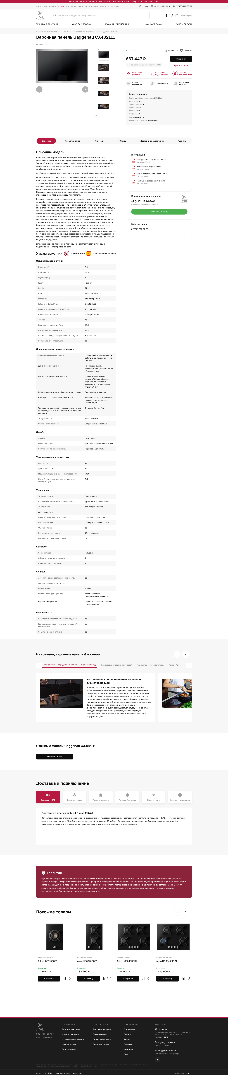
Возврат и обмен (101, 1044)
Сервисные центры (102, 1039)
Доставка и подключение (152, 141)
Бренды (52, 6)
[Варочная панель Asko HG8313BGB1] (55, 937)
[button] (85, 89)
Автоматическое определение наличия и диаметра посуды (69, 665)
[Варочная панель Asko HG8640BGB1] (134, 937)
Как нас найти (161, 1037)
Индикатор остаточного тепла (150, 665)
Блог (126, 1054)
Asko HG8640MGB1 (166, 959)
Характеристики (72, 141)
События (128, 1044)
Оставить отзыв (54, 756)
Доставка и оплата (74, 6)
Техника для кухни (47, 24)
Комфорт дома (153, 24)
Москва (144, 6)
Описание (46, 141)
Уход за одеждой (81, 24)
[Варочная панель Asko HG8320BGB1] (94, 937)
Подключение (91, 6)
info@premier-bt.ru (162, 6)
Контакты (104, 6)
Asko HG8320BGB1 (87, 959)
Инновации (100, 141)
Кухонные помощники (118, 24)
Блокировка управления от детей (116, 665)
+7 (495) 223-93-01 (184, 6)
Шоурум (115, 6)
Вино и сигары (184, 24)
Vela (187, 1073)
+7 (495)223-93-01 (166, 1042)
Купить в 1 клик (181, 65)
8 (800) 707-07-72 (139, 229)
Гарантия (182, 141)
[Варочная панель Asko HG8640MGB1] (173, 937)
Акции (61, 6)
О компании (41, 6)
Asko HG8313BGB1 (47, 959)
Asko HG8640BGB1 (127, 959)
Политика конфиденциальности (68, 1073)
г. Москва (162, 1029)
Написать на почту (159, 211)
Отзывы (122, 141)
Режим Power (175, 665)
